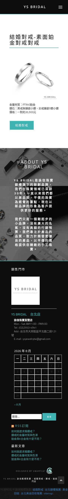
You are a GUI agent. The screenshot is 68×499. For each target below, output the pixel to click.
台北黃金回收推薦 (31, 493)
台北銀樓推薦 (53, 489)
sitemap (48, 493)
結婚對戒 (21, 125)
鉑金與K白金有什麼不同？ (26, 439)
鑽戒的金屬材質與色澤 (24, 435)
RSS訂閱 (22, 426)
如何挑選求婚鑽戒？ (23, 431)
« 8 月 (17, 404)
